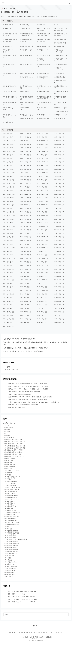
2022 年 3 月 (24, 180)
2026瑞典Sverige (25, 118)
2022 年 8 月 (7, 176)
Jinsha (37, 639)
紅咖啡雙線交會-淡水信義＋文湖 (14, 452)
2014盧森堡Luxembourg (12, 499)
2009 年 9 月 (41, 312)
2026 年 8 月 (7, 133)
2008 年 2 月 (58, 322)
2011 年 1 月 (58, 297)
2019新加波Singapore (9, 108)
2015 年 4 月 (7, 255)
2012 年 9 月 (58, 279)
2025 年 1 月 (58, 147)
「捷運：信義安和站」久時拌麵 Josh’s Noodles (20, 596)
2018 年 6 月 (41, 219)
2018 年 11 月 (24, 215)
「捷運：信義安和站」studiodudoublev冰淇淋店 (20, 602)
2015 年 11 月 (24, 247)
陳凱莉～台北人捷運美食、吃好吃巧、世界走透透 (36, 3)
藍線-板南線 (6, 46)
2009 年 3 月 (24, 315)
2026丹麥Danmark (59, 115)
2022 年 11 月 (24, 172)
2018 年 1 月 (58, 222)
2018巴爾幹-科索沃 (9, 97)
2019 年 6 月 (41, 208)
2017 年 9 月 (58, 226)
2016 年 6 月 (41, 240)
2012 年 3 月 (24, 287)
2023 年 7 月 (24, 165)
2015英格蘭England (26, 73)
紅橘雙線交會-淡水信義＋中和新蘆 (15, 446)
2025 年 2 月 (41, 147)
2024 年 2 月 (41, 158)
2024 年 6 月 (41, 155)
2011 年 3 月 (24, 297)
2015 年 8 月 (7, 251)
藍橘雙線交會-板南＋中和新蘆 (14, 450)
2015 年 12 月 (7, 247)
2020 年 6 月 (41, 197)
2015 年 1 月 (58, 255)
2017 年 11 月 (24, 226)
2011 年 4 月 (7, 297)
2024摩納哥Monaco (60, 111)
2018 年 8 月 (7, 219)
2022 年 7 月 (24, 176)
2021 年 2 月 (41, 190)
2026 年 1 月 (58, 137)
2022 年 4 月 (7, 180)
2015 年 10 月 (41, 247)
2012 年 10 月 (41, 279)
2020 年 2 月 (41, 201)
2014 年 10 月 (41, 258)
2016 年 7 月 (24, 240)
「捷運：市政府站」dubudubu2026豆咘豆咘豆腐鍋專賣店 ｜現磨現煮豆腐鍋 (29, 397)
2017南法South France (44, 86)
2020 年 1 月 (58, 201)
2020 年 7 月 (24, 197)
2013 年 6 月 (41, 272)
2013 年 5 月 (58, 272)
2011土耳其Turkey (42, 55)
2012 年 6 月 (41, 283)
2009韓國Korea (41, 50)
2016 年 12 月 (7, 237)
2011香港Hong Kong (26, 55)
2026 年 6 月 (41, 133)
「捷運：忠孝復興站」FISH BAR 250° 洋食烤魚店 (21, 591)
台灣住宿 (6, 28)
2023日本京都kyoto (26, 108)
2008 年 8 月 (41, 319)
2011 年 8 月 (7, 294)
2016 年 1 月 (58, 244)
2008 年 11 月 (7, 319)
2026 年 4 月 (7, 137)
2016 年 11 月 (24, 237)
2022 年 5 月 (58, 176)
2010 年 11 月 (7, 301)
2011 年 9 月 (58, 290)
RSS (37, 626)
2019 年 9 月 (58, 205)
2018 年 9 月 (58, 215)
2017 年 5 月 (58, 230)
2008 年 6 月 (7, 322)
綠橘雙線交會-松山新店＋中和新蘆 (15, 448)
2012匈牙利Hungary (9, 64)
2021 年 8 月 (7, 187)
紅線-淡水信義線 (58, 39)
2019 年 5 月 (58, 208)
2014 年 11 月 (24, 258)
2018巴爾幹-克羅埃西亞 (27, 102)
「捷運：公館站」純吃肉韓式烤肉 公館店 (19, 394)
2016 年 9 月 (58, 237)
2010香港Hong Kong (9, 55)
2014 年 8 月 (7, 262)
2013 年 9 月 (58, 269)
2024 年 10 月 (41, 151)
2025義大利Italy (25, 115)
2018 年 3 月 (24, 222)
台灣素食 (39, 25)
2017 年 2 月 (41, 233)
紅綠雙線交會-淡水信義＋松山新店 (15, 441)
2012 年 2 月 (41, 287)
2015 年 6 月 (41, 251)
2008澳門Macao (25, 50)
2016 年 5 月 (58, 240)
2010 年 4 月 (58, 304)
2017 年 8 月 (7, 230)
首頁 (5, 8)
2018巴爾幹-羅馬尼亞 (43, 91)
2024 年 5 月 (58, 155)
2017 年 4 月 (7, 233)
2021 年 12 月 (7, 183)
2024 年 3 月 (24, 158)
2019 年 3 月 (24, 212)
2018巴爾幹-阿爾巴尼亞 (44, 102)
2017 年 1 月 (58, 233)
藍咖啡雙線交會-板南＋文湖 (13, 454)
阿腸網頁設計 (39, 640)
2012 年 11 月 (24, 279)
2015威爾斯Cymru (25, 77)
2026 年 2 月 (41, 137)
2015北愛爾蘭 (58, 73)
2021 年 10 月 (41, 183)
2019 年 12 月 (7, 205)
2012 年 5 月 (58, 283)
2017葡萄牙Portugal (26, 86)
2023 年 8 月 (7, 165)
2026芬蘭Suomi (58, 118)
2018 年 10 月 (41, 215)
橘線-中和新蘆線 (42, 46)
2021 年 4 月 (7, 190)
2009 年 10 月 (24, 312)
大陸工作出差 (7, 122)
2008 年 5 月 (24, 322)
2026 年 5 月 (58, 133)
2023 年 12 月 (7, 162)
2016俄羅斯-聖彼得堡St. (12, 516)
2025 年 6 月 (41, 144)
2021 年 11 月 (24, 183)
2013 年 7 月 (24, 272)
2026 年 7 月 (24, 133)
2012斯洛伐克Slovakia (61, 59)
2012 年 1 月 (58, 287)
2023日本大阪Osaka (43, 108)
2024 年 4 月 (7, 158)
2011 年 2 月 (41, 297)
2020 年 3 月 (24, 201)
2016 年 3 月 (24, 244)
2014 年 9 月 (58, 258)
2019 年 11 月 (24, 205)
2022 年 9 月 (58, 172)
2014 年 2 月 (41, 265)
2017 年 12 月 (7, 226)
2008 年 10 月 (24, 319)
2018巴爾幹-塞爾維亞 (60, 97)
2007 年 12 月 (7, 326)
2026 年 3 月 (24, 137)
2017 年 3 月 (24, 233)
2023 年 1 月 (58, 169)
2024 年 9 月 (58, 151)
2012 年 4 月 (7, 287)
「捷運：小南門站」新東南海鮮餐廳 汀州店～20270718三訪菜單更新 (27, 399)
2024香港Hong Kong (9, 115)
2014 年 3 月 (24, 265)
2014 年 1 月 (58, 265)
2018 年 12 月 (7, 215)
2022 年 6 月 (41, 176)
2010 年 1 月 (41, 308)
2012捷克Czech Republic (13, 487)
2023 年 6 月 (41, 165)
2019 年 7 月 (24, 208)
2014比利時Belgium (60, 64)
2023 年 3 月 (24, 169)
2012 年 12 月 (7, 279)
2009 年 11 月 (7, 312)
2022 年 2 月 (41, 180)
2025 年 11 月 (24, 140)
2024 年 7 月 (24, 155)
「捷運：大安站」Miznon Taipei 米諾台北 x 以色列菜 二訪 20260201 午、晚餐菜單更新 (33, 402)
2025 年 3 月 (24, 147)
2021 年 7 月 (24, 187)
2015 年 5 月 (58, 251)
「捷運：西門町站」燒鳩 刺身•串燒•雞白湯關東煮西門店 (23, 391)
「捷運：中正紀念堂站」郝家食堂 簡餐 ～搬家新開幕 (22, 404)
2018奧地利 (23, 91)
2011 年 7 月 (24, 294)
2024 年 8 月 (7, 155)
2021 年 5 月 (58, 187)
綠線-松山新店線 (25, 46)
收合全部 (12, 423)
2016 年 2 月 (41, 244)
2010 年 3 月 (7, 308)
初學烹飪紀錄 (7, 25)
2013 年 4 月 (7, 276)
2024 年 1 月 (58, 158)
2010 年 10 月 (24, 301)
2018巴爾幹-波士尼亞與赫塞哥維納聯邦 (16, 539)
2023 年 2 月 (41, 169)
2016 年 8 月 (7, 240)
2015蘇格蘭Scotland (9, 73)
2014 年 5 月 (58, 262)
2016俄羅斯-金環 (59, 77)
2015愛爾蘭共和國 (42, 73)
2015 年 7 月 (24, 251)
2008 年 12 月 (58, 315)
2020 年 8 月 (7, 197)
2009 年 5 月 (7, 315)
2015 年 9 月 (58, 247)
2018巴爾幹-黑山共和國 (61, 91)
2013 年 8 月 (7, 272)
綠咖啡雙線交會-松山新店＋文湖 (14, 456)
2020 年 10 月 (41, 194)
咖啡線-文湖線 (58, 43)
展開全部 (6, 423)
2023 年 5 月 (58, 165)
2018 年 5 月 (58, 219)
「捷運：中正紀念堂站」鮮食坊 (16, 407)
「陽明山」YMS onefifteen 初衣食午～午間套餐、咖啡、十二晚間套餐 (28, 389)
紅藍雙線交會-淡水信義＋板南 (14, 439)
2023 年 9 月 (58, 162)
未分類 (7, 425)
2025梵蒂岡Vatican (43, 115)
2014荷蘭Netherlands (43, 64)
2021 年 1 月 (58, 190)
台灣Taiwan (57, 46)
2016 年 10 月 (41, 237)
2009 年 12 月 (58, 308)
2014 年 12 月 (7, 258)
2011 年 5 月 (58, 294)
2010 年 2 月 (24, 308)
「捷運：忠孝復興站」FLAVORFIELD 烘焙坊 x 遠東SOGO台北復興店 (28, 386)
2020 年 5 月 (58, 197)
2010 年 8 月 (58, 301)
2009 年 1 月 (41, 315)
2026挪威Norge (41, 118)
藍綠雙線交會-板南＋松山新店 (14, 444)
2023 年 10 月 (41, 162)
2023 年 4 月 (7, 169)
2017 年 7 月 (24, 230)
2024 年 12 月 (7, 151)
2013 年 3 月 (24, 276)
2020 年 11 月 (24, 194)
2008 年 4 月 (41, 322)
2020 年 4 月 (7, 201)
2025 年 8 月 (7, 144)
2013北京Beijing (25, 64)
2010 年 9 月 (41, 301)
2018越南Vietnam (8, 91)
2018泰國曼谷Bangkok (61, 86)
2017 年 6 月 (41, 230)
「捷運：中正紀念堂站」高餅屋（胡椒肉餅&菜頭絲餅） (22, 599)
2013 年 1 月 (58, 276)
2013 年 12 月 (7, 269)
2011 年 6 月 (41, 294)
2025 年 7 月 (24, 144)
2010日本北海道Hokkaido (12, 477)
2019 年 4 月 (7, 212)
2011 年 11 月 (24, 290)
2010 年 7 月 (7, 304)
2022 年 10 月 (41, 172)
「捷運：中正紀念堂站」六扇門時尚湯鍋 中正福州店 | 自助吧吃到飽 (27, 383)
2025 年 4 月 (7, 147)
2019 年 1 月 (58, 212)
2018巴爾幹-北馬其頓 (60, 102)
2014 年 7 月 (24, 262)
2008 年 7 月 (58, 319)
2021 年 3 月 (24, 190)
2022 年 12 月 (7, 172)
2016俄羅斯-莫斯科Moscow (13, 512)
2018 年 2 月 (41, 222)
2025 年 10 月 (41, 140)
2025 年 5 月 (58, 144)
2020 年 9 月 (58, 194)
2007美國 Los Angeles (10, 50)
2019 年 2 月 (41, 212)
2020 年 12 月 (7, 194)
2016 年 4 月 (7, 244)
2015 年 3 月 (24, 255)
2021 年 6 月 (41, 187)
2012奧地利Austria (59, 55)
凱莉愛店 (22, 25)
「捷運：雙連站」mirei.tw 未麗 (15, 594)
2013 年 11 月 (24, 269)
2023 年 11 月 (24, 162)
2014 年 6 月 (41, 262)
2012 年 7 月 (24, 283)
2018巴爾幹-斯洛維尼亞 (10, 102)
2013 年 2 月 (41, 276)
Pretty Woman (24, 28)
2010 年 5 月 (41, 304)
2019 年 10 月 (41, 205)
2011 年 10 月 (41, 290)
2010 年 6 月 (24, 304)
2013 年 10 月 (41, 269)
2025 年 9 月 (58, 140)
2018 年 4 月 (7, 222)
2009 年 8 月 (58, 312)
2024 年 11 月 (24, 151)
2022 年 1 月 (58, 180)
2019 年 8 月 (7, 208)
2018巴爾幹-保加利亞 (26, 97)
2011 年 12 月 (7, 290)
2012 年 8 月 (7, 283)
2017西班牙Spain (8, 86)
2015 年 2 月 (41, 255)
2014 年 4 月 (7, 265)
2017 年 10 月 (41, 226)
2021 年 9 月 (58, 183)
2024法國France (59, 108)
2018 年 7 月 (24, 219)
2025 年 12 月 (7, 140)
